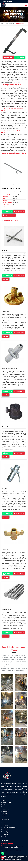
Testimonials (6, 809)
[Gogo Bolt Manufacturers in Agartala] (14, 411)
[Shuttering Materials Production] (21, 736)
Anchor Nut (5, 311)
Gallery (4, 806)
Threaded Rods (6, 609)
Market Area (6, 815)
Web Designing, (21, 857)
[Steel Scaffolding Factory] (7, 754)
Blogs (4, 804)
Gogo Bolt (5, 427)
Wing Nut (5, 549)
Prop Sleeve (6, 489)
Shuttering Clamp (7, 832)
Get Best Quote (19, 211)
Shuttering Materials (9, 23)
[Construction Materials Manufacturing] (7, 682)
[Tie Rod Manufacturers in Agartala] (14, 235)
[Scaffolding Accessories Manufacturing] (7, 718)
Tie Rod (4, 251)
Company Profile (7, 802)
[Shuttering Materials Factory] (7, 736)
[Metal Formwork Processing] (21, 700)
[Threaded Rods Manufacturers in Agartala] (14, 594)
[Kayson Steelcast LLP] (3, 5)
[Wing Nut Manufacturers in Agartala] (14, 534)
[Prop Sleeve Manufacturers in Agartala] (14, 473)
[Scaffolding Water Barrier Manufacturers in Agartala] (14, 353)
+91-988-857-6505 (17, 850)
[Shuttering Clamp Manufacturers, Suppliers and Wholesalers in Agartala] (14, 169)
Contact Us (5, 811)
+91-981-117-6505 (7, 1)
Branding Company (17, 859)
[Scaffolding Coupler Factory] (21, 718)
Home (2, 23)
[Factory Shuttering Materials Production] (21, 682)
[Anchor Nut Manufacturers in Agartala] (14, 296)
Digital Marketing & (6, 859)
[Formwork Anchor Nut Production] (7, 700)
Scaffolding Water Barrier (10, 368)
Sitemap (5, 813)
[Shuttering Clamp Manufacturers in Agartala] (14, 41)
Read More (5, 279)
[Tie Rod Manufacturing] (21, 754)
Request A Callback (10, 215)
